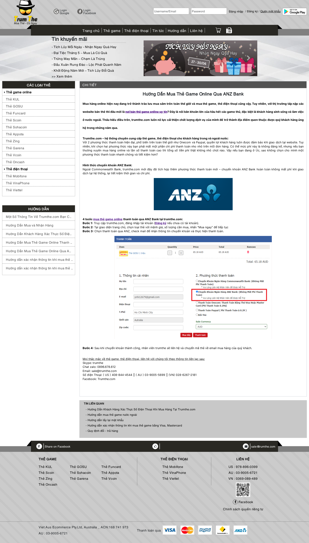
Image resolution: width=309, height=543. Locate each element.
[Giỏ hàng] (218, 30)
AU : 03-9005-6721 (243, 472)
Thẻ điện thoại (17, 168)
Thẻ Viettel (14, 189)
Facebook (245, 501)
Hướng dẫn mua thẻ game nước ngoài (112, 414)
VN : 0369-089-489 (243, 478)
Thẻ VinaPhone (18, 183)
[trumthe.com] (26, 12)
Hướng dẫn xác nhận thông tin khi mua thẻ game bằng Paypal (39, 259)
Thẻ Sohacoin (16, 127)
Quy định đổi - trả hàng (103, 431)
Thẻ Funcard (16, 113)
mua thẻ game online (107, 219)
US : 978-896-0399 (243, 466)
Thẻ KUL (12, 99)
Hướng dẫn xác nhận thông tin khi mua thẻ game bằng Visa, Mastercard (39, 268)
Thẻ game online (19, 92)
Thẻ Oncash (15, 161)
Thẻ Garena (15, 147)
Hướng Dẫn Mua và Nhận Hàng (29, 225)
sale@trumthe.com (263, 446)
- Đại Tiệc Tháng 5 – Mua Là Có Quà (79, 52)
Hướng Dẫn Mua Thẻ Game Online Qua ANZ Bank (39, 250)
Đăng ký (252, 11)
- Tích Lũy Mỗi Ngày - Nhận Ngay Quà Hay (84, 47)
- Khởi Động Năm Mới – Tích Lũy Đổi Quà (83, 70)
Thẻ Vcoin (13, 154)
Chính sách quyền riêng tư (243, 509)
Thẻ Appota (15, 134)
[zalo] (243, 489)
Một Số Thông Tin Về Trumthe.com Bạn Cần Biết (39, 216)
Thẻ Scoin (13, 120)
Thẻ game (48, 458)
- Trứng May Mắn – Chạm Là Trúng (78, 58)
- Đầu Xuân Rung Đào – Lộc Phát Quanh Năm (86, 64)
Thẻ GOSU (14, 106)
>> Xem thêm (62, 76)
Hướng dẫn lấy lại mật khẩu (106, 420)
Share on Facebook (57, 446)
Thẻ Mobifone (16, 176)
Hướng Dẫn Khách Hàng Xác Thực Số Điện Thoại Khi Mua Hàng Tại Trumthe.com (39, 233)
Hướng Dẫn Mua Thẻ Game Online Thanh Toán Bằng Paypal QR (39, 242)
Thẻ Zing (13, 141)
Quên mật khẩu (270, 11)
